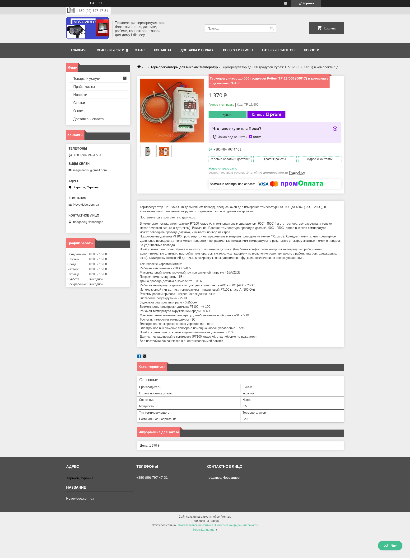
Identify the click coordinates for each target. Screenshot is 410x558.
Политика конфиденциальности (236, 525)
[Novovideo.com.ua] (87, 28)
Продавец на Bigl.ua (205, 521)
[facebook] (139, 357)
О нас (139, 50)
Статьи (79, 103)
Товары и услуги (109, 50)
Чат (394, 546)
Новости (311, 50)
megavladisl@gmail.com (90, 170)
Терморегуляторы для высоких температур (184, 67)
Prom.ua (225, 516)
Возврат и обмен (238, 50)
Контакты (162, 50)
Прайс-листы (84, 87)
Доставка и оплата (197, 50)
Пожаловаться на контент (195, 525)
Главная (78, 50)
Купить (228, 115)
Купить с (258, 114)
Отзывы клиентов (278, 50)
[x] (144, 357)
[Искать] (272, 28)
